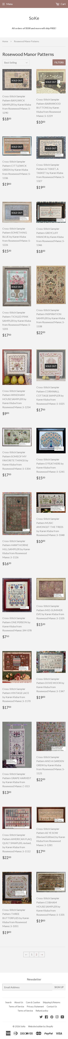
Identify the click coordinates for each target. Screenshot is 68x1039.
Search (8, 1002)
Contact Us (52, 1006)
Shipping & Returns (51, 1002)
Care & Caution (33, 1002)
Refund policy (42, 1010)
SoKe (34, 18)
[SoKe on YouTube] (62, 1017)
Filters (59, 62)
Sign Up (59, 987)
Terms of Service (16, 1006)
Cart (63, 3)
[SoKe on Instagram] (57, 1017)
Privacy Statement (35, 1006)
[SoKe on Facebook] (46, 1017)
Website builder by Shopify (40, 1026)
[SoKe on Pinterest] (51, 1017)
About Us (18, 1002)
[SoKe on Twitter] (41, 1017)
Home (5, 41)
